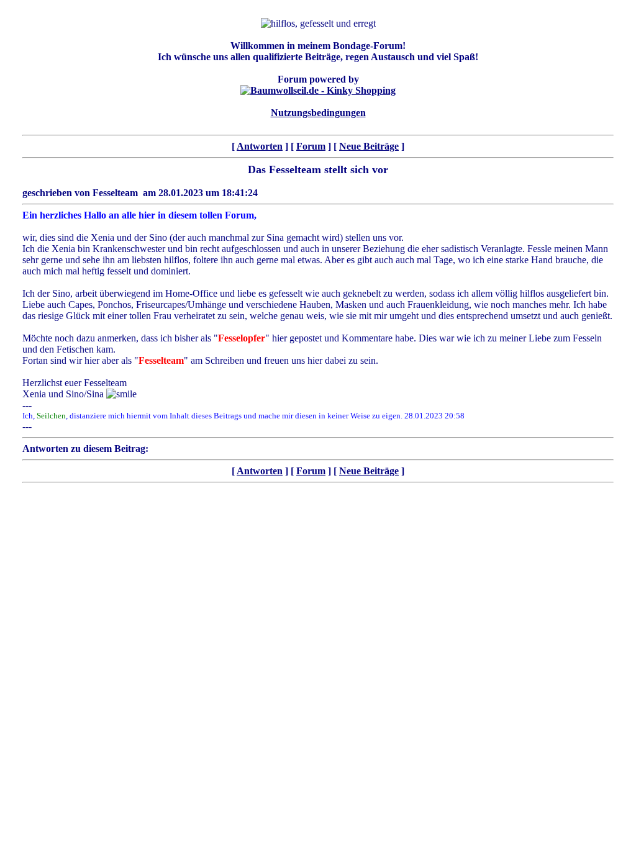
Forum (310, 146)
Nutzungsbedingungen (318, 112)
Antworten (260, 146)
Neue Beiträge (369, 146)
